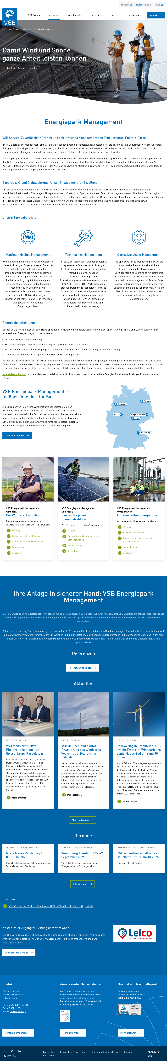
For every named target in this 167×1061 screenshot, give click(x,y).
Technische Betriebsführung (26, 535)
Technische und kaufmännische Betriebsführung (82, 538)
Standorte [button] (125, 5)
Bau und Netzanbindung (134, 532)
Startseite (17, 29)
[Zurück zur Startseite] (9, 17)
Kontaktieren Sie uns (14, 374)
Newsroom (134, 15)
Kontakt (154, 15)
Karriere (115, 15)
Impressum (48, 1055)
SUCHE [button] (157, 5)
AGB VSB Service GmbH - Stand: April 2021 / (50, 906)
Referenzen (97, 15)
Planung (16, 530)
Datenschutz (49, 1052)
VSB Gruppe (34, 15)
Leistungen (27, 29)
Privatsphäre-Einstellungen (73, 1052)
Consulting (17, 552)
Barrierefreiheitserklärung (105, 1052)
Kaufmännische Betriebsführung (28, 541)
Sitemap (127, 1052)
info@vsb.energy (18, 1011)
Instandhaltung (74, 545)
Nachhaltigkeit (75, 15)
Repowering (18, 547)
